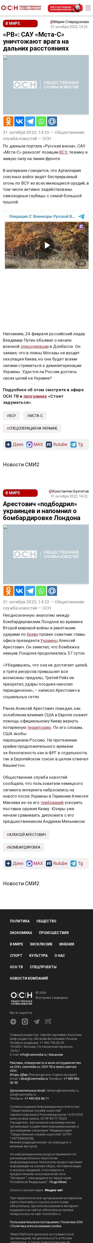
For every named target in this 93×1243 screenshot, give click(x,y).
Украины (49, 640)
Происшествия (54, 933)
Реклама (18, 283)
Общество (46, 921)
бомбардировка (24, 847)
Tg (80, 444)
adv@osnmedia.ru (23, 1094)
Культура (38, 956)
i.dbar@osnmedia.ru (33, 1078)
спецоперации (35, 346)
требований (52, 802)
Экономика (21, 933)
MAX (38, 444)
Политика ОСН (72, 1222)
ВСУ (63, 152)
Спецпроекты (43, 967)
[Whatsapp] (41, 121)
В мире (16, 944)
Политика (20, 921)
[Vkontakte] (19, 121)
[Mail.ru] (52, 121)
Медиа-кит (54, 1190)
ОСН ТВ (16, 967)
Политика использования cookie (36, 1226)
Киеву (32, 634)
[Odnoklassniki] (8, 121)
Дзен (18, 444)
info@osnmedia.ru (33, 1054)
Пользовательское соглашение (34, 1222)
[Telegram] (30, 121)
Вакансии (56, 1054)
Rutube (60, 444)
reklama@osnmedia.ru (62, 1090)
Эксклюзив (41, 944)
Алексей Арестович (27, 835)
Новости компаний (29, 978)
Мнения (66, 944)
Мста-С (36, 416)
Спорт (16, 956)
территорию (39, 727)
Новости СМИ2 (21, 465)
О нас (60, 956)
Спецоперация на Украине (33, 428)
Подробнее (57, 1182)
